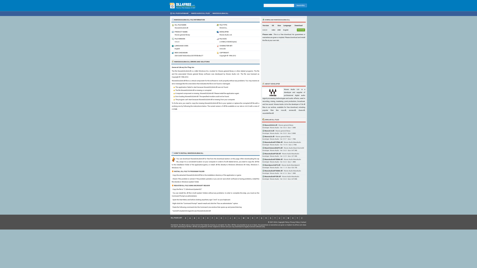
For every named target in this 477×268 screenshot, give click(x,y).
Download (301, 30)
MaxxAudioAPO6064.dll (273, 171)
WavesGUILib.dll (270, 125)
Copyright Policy (283, 222)
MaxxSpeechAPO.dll (272, 165)
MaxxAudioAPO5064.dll (273, 159)
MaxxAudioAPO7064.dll (273, 142)
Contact (303, 222)
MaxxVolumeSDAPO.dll (273, 148)
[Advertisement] (215, 130)
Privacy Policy (295, 222)
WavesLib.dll (269, 136)
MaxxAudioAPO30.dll (272, 176)
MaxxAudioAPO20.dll (272, 154)
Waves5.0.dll (269, 131)
